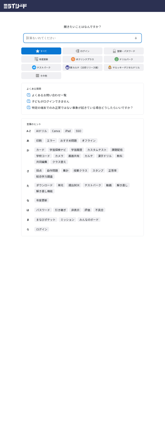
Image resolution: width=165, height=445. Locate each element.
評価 (87, 210)
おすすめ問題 (68, 140)
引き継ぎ (60, 210)
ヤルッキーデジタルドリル (126, 67)
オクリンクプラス (85, 59)
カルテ (89, 156)
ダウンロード (44, 185)
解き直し (122, 185)
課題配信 (117, 150)
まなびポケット (45, 220)
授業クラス (80, 170)
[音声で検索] (135, 38)
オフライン (89, 140)
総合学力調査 (44, 176)
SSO (78, 131)
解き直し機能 (44, 191)
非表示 (75, 210)
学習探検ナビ (58, 150)
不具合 (99, 210)
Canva (56, 131)
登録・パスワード (126, 51)
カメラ (59, 156)
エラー (51, 140)
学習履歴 (76, 150)
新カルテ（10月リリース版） (85, 67)
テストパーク (43, 67)
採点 (39, 170)
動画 (109, 185)
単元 (60, 185)
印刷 (39, 140)
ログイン (84, 51)
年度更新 (43, 59)
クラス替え (59, 162)
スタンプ (97, 170)
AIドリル (41, 131)
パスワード (43, 210)
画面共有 (73, 156)
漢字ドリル (105, 156)
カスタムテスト (97, 150)
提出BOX (73, 185)
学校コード (43, 156)
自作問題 (52, 170)
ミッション (67, 220)
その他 (43, 75)
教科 (119, 156)
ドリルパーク (126, 59)
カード (40, 150)
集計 (65, 170)
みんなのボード (89, 220)
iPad (68, 131)
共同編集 (41, 162)
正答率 (112, 170)
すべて (43, 51)
